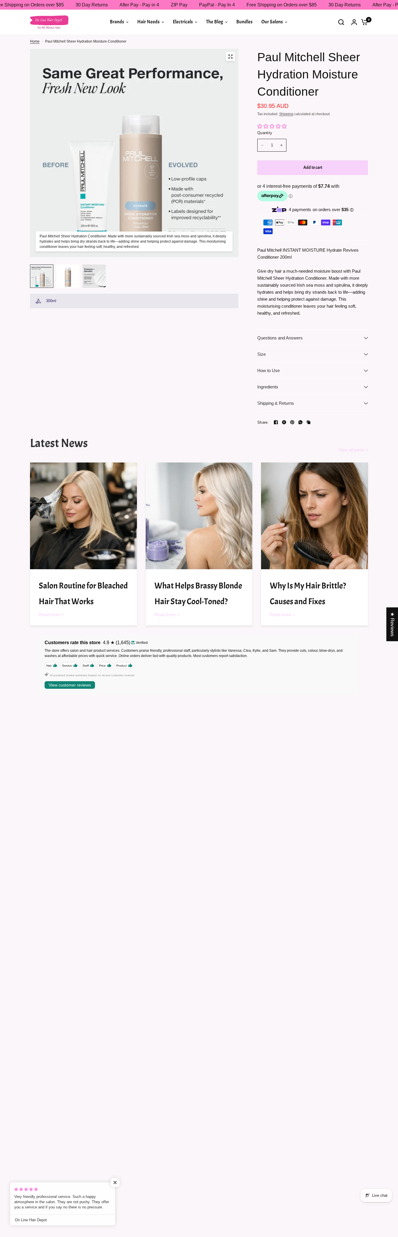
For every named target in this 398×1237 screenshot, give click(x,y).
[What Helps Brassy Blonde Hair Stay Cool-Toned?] (199, 516)
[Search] (341, 22)
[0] (363, 22)
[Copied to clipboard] (308, 422)
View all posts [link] (351, 450)
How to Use (268, 370)
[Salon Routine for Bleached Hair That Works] (83, 516)
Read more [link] (49, 614)
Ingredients (267, 386)
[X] (284, 422)
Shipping (286, 114)
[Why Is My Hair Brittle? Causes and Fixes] (314, 516)
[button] (116, 1182)
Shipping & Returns (275, 403)
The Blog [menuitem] (214, 22)
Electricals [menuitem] (183, 22)
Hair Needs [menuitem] (148, 22)
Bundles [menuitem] (244, 22)
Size (261, 354)
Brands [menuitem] (117, 22)
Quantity (264, 133)
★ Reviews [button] (392, 624)
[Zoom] (230, 56)
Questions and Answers (280, 337)
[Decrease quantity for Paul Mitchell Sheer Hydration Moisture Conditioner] (262, 145)
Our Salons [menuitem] (272, 22)
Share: (263, 422)
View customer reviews (70, 685)
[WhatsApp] (300, 422)
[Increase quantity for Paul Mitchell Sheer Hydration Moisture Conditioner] (281, 145)
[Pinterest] (292, 422)
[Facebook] (275, 422)
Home (35, 41)
